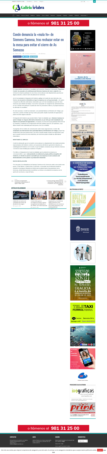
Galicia (38, 15)
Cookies (68, 446)
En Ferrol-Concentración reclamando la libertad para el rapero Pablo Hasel (22, 181)
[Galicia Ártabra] (28, 8)
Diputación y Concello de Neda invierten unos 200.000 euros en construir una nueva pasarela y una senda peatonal (56, 204)
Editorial (77, 15)
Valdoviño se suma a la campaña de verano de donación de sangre (19, 202)
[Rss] (81, 2)
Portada (13, 15)
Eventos (71, 15)
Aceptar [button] (100, 450)
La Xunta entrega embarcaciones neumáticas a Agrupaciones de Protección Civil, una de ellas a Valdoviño (55, 182)
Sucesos (53, 15)
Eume (35, 1)
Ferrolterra (29, 1)
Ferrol (18, 15)
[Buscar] (94, 1)
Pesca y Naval (25, 15)
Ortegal (41, 1)
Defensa (33, 15)
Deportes (59, 15)
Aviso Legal (58, 446)
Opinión (65, 15)
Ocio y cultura (45, 15)
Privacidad (63, 446)
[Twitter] (84, 2)
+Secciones (83, 15)
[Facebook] (82, 2)
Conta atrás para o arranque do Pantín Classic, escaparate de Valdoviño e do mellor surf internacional (39, 203)
